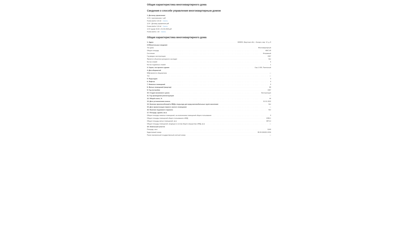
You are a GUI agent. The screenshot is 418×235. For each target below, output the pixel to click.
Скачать (165, 21)
